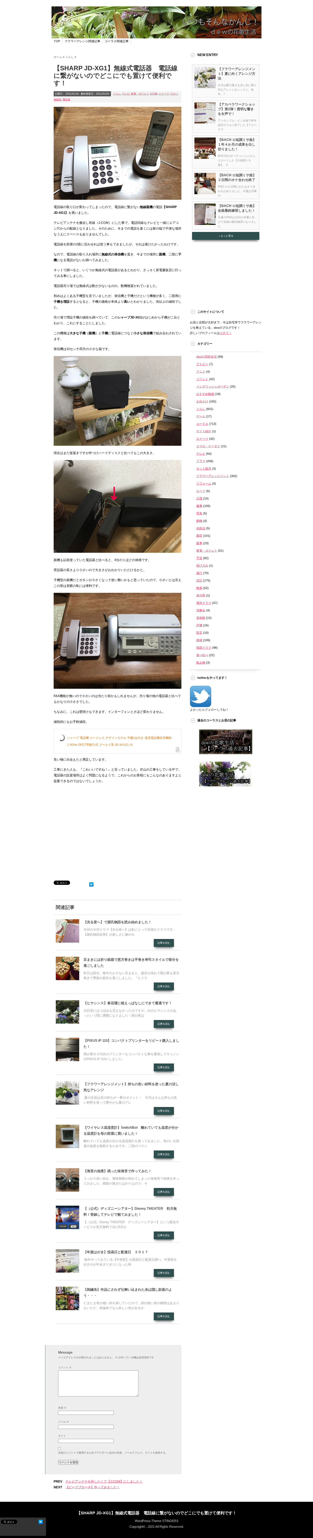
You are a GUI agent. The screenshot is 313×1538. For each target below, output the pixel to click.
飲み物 (200, 662)
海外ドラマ (203, 603)
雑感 (199, 640)
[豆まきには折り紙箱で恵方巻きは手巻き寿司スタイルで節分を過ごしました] (67, 978)
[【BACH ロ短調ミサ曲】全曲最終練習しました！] (205, 223)
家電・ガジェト (140, 93)
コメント (65, 1367)
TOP (57, 41)
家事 (199, 543)
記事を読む (164, 942)
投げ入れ (202, 565)
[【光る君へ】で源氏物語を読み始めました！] (67, 941)
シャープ (164, 93)
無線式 (57, 99)
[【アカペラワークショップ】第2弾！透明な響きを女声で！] (205, 121)
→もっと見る (225, 235)
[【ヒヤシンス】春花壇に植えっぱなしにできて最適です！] (67, 1022)
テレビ (126, 93)
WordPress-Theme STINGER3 (156, 1521)
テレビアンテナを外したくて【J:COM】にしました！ (104, 1481)
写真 (199, 513)
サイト (62, 1435)
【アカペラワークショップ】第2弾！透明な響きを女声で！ (236, 109)
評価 (199, 625)
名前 (62, 1407)
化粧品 (200, 528)
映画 (199, 588)
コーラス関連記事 (117, 41)
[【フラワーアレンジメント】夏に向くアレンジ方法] (205, 86)
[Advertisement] (117, 834)
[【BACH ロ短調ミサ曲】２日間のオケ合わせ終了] (205, 192)
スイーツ (202, 438)
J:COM (153, 93)
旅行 (199, 573)
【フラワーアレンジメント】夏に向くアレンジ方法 (236, 73)
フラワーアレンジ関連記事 (82, 41)
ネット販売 (203, 468)
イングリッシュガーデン (212, 386)
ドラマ (200, 461)
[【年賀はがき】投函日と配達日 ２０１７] (67, 1271)
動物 (199, 520)
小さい (174, 93)
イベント (202, 379)
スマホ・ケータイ (208, 446)
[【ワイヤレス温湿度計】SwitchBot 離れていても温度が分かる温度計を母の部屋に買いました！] (67, 1146)
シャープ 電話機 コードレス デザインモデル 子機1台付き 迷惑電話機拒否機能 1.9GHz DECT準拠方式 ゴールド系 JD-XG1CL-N (119, 741)
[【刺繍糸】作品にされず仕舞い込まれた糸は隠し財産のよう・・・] (67, 1308)
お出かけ (202, 401)
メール (63, 1421)
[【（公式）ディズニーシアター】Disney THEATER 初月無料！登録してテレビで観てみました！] (67, 1227)
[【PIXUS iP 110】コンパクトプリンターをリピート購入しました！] (67, 1059)
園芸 (199, 535)
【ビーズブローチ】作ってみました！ (92, 1487)
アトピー (202, 364)
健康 (199, 506)
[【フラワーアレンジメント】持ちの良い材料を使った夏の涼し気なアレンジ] (67, 1103)
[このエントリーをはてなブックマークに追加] (91, 883)
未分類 (200, 595)
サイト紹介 (203, 431)
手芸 (199, 558)
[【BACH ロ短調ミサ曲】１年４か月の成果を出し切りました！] (205, 157)
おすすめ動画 (205, 394)
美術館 (200, 617)
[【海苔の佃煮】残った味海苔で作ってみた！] (67, 1190)
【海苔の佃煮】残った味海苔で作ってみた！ (117, 1171)
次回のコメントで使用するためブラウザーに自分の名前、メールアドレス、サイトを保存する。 (113, 1452)
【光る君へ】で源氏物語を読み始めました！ (117, 922)
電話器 (66, 99)
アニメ (200, 371)
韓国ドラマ (203, 647)
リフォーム (203, 483)
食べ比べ (202, 655)
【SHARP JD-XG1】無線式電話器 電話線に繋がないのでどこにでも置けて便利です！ (157, 1513)
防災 (199, 632)
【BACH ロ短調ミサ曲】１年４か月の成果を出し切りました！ (237, 144)
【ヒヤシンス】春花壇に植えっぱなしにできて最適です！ (127, 1003)
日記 (199, 580)
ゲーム (200, 416)
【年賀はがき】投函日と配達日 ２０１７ (115, 1252)
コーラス (202, 423)
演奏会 (200, 610)
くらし (117, 93)
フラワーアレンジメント (212, 476)
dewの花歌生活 (206, 356)
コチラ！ (226, 333)
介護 (199, 498)
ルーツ (200, 491)
